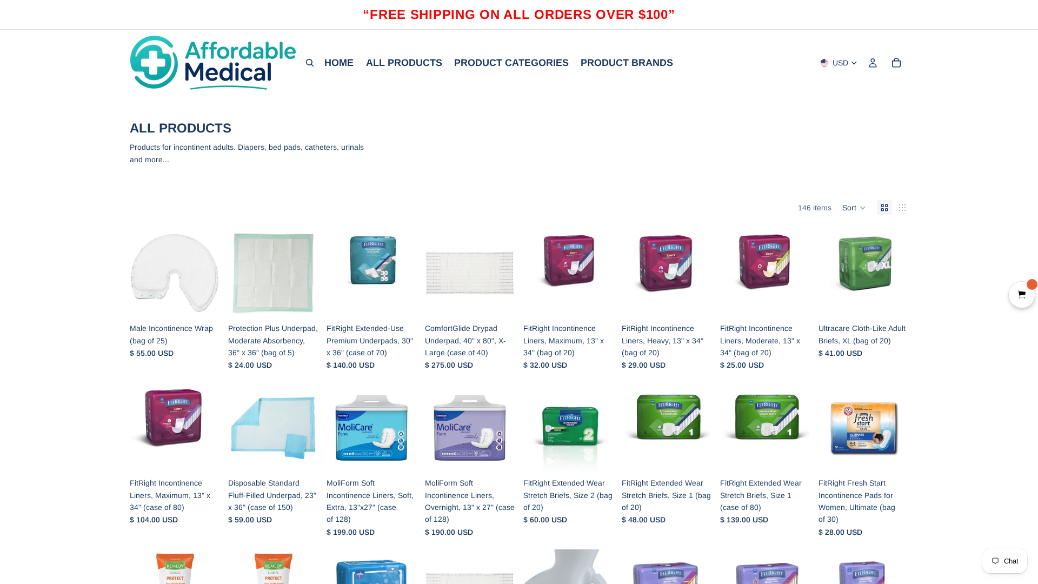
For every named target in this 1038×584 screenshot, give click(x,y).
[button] (854, 208)
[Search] (310, 63)
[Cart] (896, 63)
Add (211, 301)
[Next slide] (207, 273)
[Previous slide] (142, 273)
